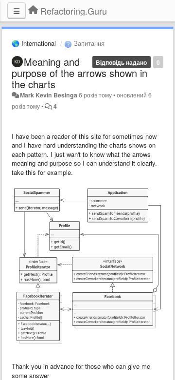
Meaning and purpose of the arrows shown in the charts (79, 73)
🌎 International (34, 43)
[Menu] (16, 10)
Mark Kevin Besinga (48, 95)
